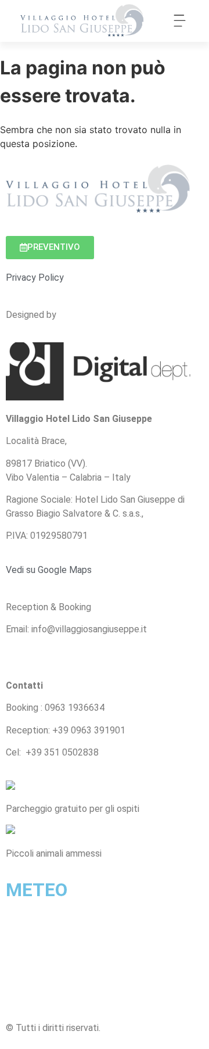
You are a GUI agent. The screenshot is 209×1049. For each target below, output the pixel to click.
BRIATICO (104, 954)
